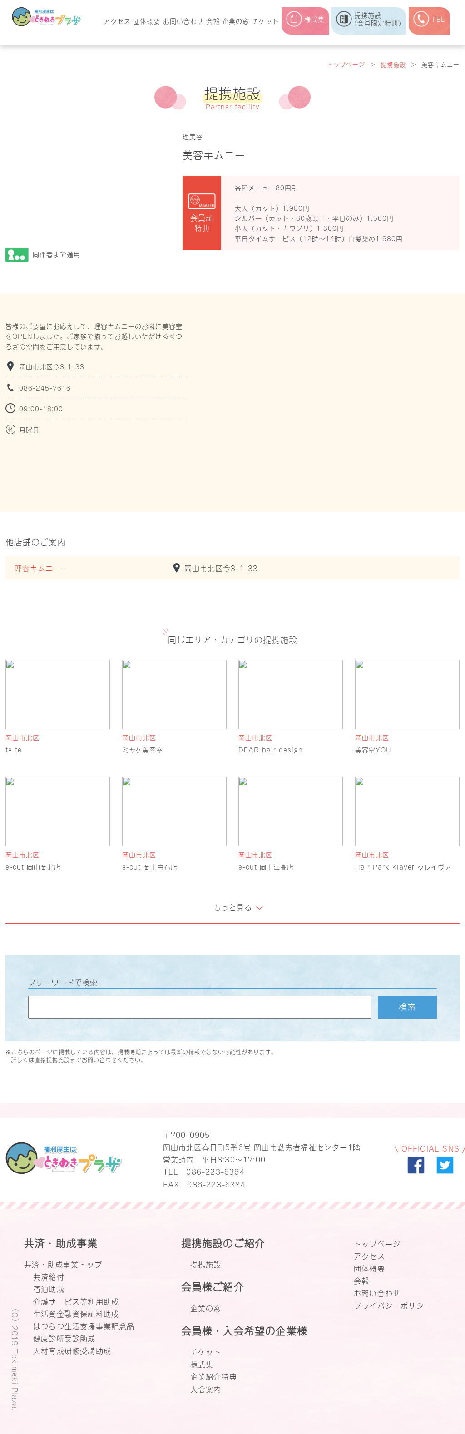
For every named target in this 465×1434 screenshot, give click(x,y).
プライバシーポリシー (393, 1305)
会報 (213, 20)
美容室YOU (373, 749)
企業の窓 (235, 20)
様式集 (202, 1364)
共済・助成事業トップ (63, 1264)
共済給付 (48, 1276)
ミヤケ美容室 (142, 749)
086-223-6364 (215, 1171)
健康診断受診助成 (64, 1338)
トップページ (346, 64)
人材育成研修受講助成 (72, 1350)
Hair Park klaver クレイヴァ (403, 866)
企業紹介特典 (213, 1376)
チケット (265, 20)
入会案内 (206, 1389)
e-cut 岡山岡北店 (33, 866)
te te (13, 749)
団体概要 (146, 20)
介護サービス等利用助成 (76, 1301)
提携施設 (393, 64)
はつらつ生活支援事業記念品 (84, 1325)
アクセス (117, 20)
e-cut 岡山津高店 (266, 866)
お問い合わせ (183, 20)
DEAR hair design (270, 749)
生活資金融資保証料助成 (76, 1313)
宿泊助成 (48, 1288)
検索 (407, 1005)
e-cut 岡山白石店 (150, 866)
